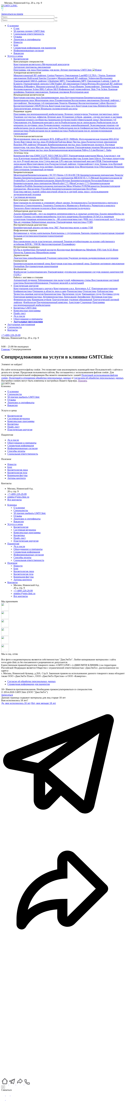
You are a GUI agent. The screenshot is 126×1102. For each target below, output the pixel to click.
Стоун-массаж (51, 161)
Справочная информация (20, 445)
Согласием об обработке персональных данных (98, 378)
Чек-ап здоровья (22, 222)
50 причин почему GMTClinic (29, 31)
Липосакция (70, 296)
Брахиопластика (52, 294)
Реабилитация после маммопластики (49, 130)
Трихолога (19, 208)
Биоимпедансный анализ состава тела (34, 227)
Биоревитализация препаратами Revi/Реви (74, 189)
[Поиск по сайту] (56, 17)
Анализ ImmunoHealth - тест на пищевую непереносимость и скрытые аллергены (56, 213)
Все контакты (14, 499)
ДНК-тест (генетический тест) (99, 219)
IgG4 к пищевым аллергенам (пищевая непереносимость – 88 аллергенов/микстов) (64, 218)
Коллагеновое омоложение (85, 100)
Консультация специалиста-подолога (70, 208)
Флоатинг (119, 166)
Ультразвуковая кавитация (82, 155)
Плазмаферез (68, 244)
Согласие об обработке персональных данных (31, 681)
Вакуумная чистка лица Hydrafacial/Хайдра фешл (47, 141)
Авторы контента (16, 478)
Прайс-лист (20, 313)
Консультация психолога (38, 208)
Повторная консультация (104, 288)
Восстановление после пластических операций (39, 241)
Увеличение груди (71, 294)
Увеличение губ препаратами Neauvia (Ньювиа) (53, 103)
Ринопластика (74, 291)
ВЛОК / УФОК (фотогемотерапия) (43, 244)
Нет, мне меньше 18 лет (43, 703)
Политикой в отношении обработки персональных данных (40, 378)
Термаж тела (106, 164)
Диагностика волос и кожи (73, 227)
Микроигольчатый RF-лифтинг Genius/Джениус (39, 75)
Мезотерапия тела (89, 166)
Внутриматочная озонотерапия (41, 266)
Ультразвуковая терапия (87, 147)
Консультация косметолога (28, 64)
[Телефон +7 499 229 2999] (63, 1075)
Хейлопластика (105, 291)
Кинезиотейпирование (36, 283)
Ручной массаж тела (33, 161)
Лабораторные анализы (43, 222)
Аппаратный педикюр (41, 169)
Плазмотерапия (63, 100)
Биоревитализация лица (96, 97)
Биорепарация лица (24, 100)
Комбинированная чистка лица (64, 144)
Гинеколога (60, 205)
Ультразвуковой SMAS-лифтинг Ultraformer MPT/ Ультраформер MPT (50, 81)
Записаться (7, 695)
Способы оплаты (16, 451)
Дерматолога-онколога (103, 205)
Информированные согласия (29, 50)
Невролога (19, 205)
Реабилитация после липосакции (78, 122)
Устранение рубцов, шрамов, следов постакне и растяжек (92, 117)
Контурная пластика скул (62, 106)
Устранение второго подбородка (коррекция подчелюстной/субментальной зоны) (57, 119)
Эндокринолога (79, 202)
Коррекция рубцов (41, 299)
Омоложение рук (23, 122)
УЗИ (90, 227)
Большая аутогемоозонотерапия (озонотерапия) (38, 236)
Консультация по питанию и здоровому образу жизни (42, 202)
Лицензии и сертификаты (27, 39)
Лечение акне (54, 117)
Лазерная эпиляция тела (67, 166)
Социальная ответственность (29, 34)
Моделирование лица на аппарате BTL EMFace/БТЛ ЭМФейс (46, 139)
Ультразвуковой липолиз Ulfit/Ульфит (43, 83)
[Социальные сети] (63, 827)
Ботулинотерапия (74, 97)
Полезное (12, 563)
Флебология (20, 272)
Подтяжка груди (110, 294)
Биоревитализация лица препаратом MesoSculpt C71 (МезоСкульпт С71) (52, 183)
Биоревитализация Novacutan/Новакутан (92, 180)
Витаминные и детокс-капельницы (32, 233)
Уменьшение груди (92, 294)
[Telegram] (3, 1095)
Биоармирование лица (53, 97)
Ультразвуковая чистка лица (34, 150)
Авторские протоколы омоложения (32, 67)
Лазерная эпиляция (59, 92)
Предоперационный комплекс (52, 302)
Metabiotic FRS (94, 249)
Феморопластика (22, 299)
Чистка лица (80, 141)
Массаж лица (43, 147)
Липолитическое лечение (27, 108)
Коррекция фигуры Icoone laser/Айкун (81, 158)
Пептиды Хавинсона (25, 252)
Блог (16, 45)
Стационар (86, 302)
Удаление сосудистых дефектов (30, 117)
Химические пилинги (93, 144)
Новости (18, 42)
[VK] (8, 1099)
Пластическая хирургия (26, 285)
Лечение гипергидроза (76, 114)
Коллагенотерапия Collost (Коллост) (97, 103)
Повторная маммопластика (28, 296)
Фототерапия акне (79, 92)
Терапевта (48, 205)
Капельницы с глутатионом (66, 233)
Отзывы (18, 36)
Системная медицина (25, 197)
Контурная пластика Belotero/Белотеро (96, 106)
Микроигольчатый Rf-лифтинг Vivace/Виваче (60, 86)
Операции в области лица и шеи (49, 291)
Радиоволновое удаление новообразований (67, 125)
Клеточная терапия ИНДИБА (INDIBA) (40, 158)
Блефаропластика (23, 291)
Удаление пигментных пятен (104, 114)
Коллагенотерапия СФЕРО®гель (31, 106)
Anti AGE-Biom (110, 249)
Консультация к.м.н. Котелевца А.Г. (72, 288)
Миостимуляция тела (38, 164)
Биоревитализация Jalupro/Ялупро (52, 180)
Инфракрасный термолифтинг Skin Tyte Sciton (83, 89)
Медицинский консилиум (55, 64)
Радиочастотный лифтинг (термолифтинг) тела (74, 164)
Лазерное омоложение (37, 92)
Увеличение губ (108, 119)
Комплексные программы (27, 310)
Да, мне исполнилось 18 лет (16, 703)
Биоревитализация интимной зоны (32, 263)
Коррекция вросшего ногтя (46, 122)
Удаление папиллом (57, 258)
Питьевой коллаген (46, 249)
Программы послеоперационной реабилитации (39, 114)
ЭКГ (56, 227)
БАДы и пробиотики (25, 249)
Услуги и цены (15, 56)
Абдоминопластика (53, 296)
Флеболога (85, 205)
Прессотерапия (22, 169)
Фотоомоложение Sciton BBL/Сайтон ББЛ (36, 89)
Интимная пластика (101, 296)
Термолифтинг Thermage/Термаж (102, 86)
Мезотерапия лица (45, 100)
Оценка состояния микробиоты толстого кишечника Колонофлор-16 (59, 216)
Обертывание (106, 166)
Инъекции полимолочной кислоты (59, 108)
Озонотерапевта (34, 205)
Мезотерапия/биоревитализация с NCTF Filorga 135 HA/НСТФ (47, 175)
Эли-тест (120, 219)
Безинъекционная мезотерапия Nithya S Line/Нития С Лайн (80, 150)
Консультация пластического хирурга (33, 288)
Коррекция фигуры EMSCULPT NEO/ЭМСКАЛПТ (41, 155)
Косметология (21, 58)
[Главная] (5, 1084)
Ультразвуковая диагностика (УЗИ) (74, 222)
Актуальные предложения (21, 324)
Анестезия (74, 302)
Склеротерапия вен (37, 272)
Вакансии (19, 53)
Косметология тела (17, 472)
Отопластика (89, 291)
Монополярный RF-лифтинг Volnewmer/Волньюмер (85, 78)
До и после (19, 316)
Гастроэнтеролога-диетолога (103, 202)
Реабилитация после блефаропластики (78, 128)
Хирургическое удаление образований (72, 299)
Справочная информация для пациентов (35, 47)
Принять (82, 380)
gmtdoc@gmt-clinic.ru (18, 497)
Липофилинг (84, 296)
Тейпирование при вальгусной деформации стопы (64, 280)
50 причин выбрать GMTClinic (23, 397)
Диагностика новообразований (30, 258)
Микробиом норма (46, 252)
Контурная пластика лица (27, 97)
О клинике (13, 25)
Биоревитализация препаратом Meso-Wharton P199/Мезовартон (66, 186)
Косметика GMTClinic (25, 308)
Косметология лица (17, 470)
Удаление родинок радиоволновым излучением (93, 258)
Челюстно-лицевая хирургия (29, 294)
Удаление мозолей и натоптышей (66, 283)
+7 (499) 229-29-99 (17, 494)
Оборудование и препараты (28, 319)
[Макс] (8, 1095)
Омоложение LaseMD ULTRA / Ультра (85, 75)
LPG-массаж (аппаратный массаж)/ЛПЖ (80, 161)
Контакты (12, 330)
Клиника (12, 505)
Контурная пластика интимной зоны (70, 263)
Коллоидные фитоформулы (71, 249)
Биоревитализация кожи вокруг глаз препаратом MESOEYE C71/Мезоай (61, 177)
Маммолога (73, 205)
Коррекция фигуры (17, 475)
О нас (17, 28)
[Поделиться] (63, 951)
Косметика (13, 424)
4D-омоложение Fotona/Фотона (79, 83)
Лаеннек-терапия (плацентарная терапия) (102, 233)
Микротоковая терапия (62, 147)
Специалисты (14, 327)
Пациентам (13, 543)
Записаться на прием (12, 14)
